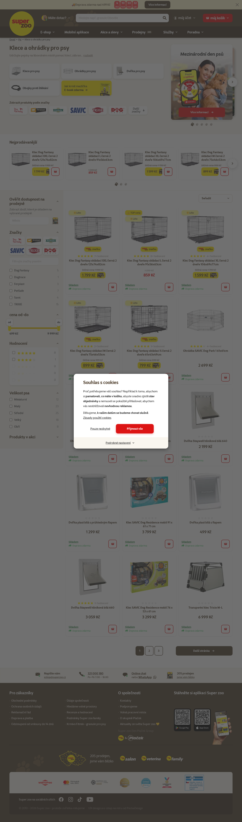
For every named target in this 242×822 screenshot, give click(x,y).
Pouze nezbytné (100, 429)
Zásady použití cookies (97, 418)
